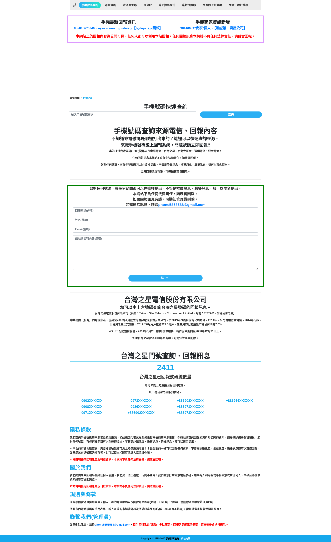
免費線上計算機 (212, 5)
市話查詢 (110, 5)
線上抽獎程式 (167, 5)
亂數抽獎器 (189, 5)
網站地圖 (185, 538)
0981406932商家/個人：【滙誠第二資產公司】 (213, 28)
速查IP (148, 5)
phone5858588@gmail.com (181, 205)
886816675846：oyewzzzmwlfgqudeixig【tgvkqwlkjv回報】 (118, 28)
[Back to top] (325, 524)
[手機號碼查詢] (74, 5)
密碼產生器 (130, 5)
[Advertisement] (165, 72)
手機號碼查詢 (90, 5)
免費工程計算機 (238, 5)
